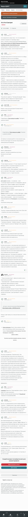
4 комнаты (3, 390)
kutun (7, 28)
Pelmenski (6, 147)
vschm (5, 53)
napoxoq (6, 160)
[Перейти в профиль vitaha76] (2, 231)
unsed (5, 443)
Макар (5, 216)
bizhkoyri (6, 93)
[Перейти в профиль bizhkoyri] (2, 94)
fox (5, 321)
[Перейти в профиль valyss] (2, 207)
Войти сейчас (14, 467)
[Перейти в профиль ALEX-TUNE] (2, 105)
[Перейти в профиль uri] (2, 125)
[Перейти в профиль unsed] (2, 443)
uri (4, 124)
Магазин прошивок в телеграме (10, 17)
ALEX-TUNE (6, 105)
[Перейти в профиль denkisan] (2, 400)
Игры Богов (22, 394)
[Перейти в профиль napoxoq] (2, 161)
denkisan (6, 400)
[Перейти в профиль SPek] (2, 115)
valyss (5, 206)
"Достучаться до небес (13, 118)
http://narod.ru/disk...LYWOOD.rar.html (11, 308)
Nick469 (6, 274)
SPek (5, 114)
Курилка (14, 28)
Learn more (2, 2)
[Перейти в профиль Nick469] (2, 275)
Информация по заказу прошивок (10, 13)
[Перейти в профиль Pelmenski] (2, 147)
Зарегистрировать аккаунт (14, 464)
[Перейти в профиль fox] (2, 321)
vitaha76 (6, 230)
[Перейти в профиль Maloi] (2, 178)
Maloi (5, 177)
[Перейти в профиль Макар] (2, 217)
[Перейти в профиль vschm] (2, 54)
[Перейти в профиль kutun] (2, 28)
